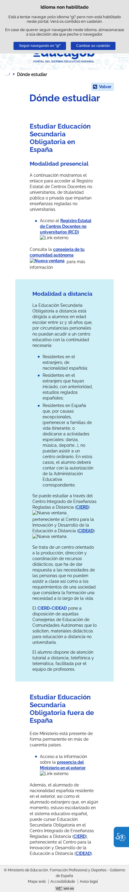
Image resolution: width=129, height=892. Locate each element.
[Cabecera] (64, 55)
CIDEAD (86, 530)
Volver (105, 86)
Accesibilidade (62, 881)
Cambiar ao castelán (93, 46)
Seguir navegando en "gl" (40, 46)
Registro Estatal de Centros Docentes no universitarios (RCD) (65, 226)
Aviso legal (89, 881)
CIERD (82, 507)
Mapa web (37, 881)
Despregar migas (7, 74)
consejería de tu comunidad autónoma (57, 252)
